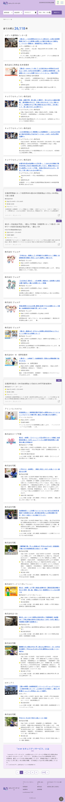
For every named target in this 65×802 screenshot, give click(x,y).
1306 (43, 772)
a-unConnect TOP (28, 792)
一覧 (11, 19)
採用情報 (39, 789)
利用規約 (25, 786)
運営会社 (39, 786)
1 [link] (21, 772)
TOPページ (5, 19)
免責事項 (25, 789)
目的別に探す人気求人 (53, 786)
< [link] (17, 772)
